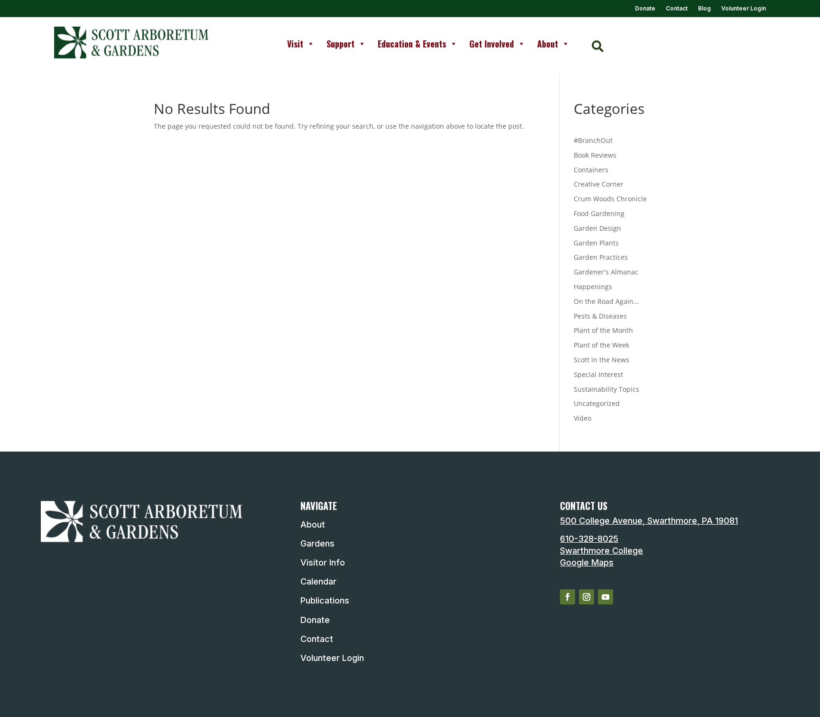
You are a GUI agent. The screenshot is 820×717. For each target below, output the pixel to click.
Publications (324, 600)
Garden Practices (601, 257)
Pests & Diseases (600, 316)
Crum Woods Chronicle (610, 198)
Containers (591, 169)
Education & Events (412, 44)
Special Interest (598, 374)
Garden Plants (596, 242)
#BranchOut (593, 140)
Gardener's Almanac (606, 271)
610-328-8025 (589, 539)
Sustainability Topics (606, 389)
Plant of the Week (601, 344)
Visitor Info (322, 562)
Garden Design (597, 228)
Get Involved (491, 44)
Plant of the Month (603, 330)
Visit (295, 44)
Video (582, 418)
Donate (645, 8)
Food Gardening (599, 213)
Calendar (318, 581)
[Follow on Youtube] (605, 596)
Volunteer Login (743, 8)
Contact (677, 8)
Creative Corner (599, 184)
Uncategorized (597, 403)
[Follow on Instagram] (586, 596)
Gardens (317, 543)
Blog (704, 8)
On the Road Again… (606, 301)
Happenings (593, 286)
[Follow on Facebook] (567, 596)
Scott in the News (601, 359)
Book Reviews (595, 155)
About (547, 44)
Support (340, 44)
